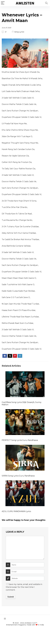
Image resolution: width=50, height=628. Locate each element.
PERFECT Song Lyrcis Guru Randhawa (20, 440)
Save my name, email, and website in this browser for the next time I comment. (24, 587)
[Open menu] (4, 618)
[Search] (46, 3)
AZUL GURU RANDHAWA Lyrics (16, 511)
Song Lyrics (19, 32)
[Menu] (3, 3)
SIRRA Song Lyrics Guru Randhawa (18, 476)
